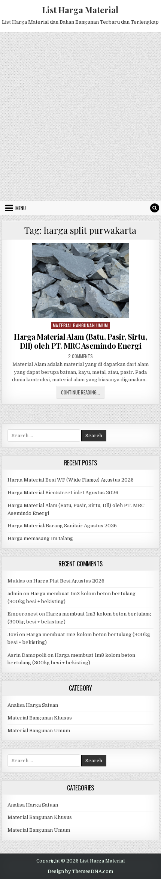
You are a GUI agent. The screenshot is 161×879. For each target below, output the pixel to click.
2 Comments (80, 356)
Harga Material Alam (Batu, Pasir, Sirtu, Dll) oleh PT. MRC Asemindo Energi (80, 341)
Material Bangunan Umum (80, 325)
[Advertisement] (80, 116)
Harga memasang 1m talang (40, 538)
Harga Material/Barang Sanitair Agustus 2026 (62, 525)
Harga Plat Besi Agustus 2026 (68, 581)
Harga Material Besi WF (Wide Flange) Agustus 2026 (70, 480)
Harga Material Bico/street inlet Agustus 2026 (62, 492)
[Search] (154, 207)
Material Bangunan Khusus (39, 718)
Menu (20, 208)
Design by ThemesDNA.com (80, 871)
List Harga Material (80, 9)
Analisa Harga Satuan (32, 705)
